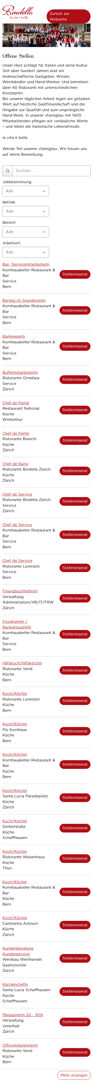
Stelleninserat (75, 274)
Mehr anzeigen (74, 1075)
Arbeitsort (11, 243)
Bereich (9, 223)
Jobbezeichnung (16, 182)
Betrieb (8, 202)
